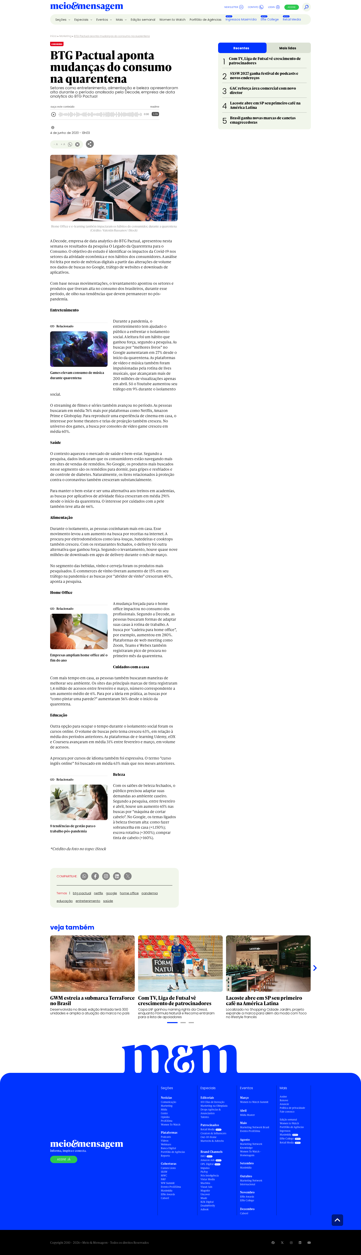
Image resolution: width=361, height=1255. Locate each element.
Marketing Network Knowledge (251, 1146)
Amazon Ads (208, 1160)
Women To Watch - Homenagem (250, 1153)
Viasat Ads (206, 1187)
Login (271, 7)
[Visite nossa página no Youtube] (309, 1243)
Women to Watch (172, 20)
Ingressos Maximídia (241, 19)
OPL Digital (207, 1164)
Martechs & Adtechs (212, 1141)
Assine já (63, 1159)
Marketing (65, 36)
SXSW (164, 1172)
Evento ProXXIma (171, 1187)
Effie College (270, 19)
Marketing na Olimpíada (214, 1106)
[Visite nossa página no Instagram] (291, 1243)
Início (53, 36)
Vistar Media (208, 1179)
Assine (292, 7)
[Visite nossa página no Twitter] (282, 1243)
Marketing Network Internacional (251, 1182)
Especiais (81, 20)
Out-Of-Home (208, 1137)
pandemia (150, 893)
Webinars (166, 1144)
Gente (164, 1113)
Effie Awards (168, 1194)
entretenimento (88, 901)
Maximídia (166, 1190)
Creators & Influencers (213, 1133)
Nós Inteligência (210, 1175)
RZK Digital (207, 1202)
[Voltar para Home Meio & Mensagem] (86, 7)
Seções (61, 20)
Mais (120, 20)
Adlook (204, 1209)
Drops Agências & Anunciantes (211, 1111)
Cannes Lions (168, 1168)
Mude (204, 1198)
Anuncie (284, 1104)
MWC (164, 1175)
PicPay (204, 1172)
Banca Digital (168, 1148)
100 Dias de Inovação (212, 1102)
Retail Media (292, 19)
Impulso (205, 1168)
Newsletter (231, 7)
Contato (253, 7)
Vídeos (164, 1140)
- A (56, 144)
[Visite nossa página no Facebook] (273, 1243)
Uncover (205, 1194)
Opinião (165, 1117)
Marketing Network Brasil (254, 1127)
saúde (108, 901)
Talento (205, 1117)
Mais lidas (287, 48)
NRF (163, 1179)
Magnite (205, 1190)
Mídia (164, 1109)
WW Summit (168, 1183)
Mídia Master (247, 1115)
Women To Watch (170, 1124)
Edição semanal (143, 20)
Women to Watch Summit (254, 1102)
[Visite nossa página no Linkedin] (300, 1243)
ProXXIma (166, 1121)
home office (129, 893)
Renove (284, 1100)
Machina (205, 1183)
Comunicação (168, 1102)
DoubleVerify (208, 1205)
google (111, 893)
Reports (165, 1155)
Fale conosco (287, 1111)
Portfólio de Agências (205, 20)
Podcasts (166, 1137)
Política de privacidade (292, 1108)
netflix (98, 893)
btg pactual (82, 893)
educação (65, 901)
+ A (63, 144)
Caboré (165, 1198)
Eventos (102, 20)
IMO (203, 1156)
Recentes (241, 48)
